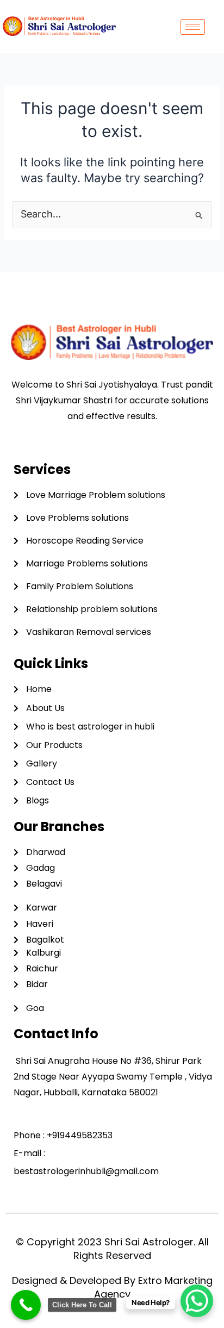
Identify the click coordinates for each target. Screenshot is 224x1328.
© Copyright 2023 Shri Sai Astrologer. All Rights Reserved (112, 1248)
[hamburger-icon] (193, 27)
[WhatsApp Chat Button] (197, 1301)
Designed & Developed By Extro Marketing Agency (112, 1287)
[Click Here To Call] (26, 1305)
